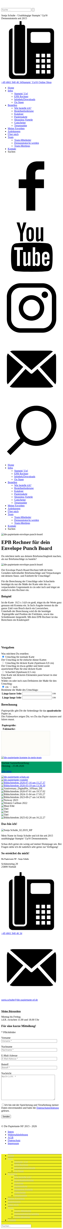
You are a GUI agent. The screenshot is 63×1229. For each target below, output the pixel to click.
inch (15, 687)
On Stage (19, 102)
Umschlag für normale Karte (19, 657)
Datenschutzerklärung (48, 1107)
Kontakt (12, 148)
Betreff (4, 1064)
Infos (10, 90)
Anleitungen (14, 131)
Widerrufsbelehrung (18, 1134)
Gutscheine (20, 122)
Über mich (13, 134)
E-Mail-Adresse (9, 1055)
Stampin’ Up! (21, 93)
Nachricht (6, 1073)
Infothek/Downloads (24, 99)
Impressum (13, 1143)
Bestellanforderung (24, 111)
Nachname (6, 1046)
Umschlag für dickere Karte (29, 663)
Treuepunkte (20, 125)
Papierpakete (20, 116)
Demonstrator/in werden (26, 143)
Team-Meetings (22, 146)
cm (6, 687)
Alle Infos (6, 771)
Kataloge (18, 114)
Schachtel (20, 672)
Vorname (5, 1037)
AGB (10, 1137)
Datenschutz (14, 1140)
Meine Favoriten (16, 128)
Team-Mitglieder (22, 140)
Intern (11, 1131)
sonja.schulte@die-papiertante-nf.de (19, 999)
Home (11, 87)
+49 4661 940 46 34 (11, 82)
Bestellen (12, 105)
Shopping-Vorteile (23, 119)
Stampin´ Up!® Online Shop (37, 82)
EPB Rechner (21, 96)
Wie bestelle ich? (22, 108)
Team (10, 137)
